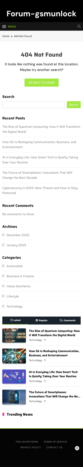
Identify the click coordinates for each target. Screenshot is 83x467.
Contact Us (54, 447)
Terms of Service (55, 441)
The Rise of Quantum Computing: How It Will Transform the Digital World (54, 333)
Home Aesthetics (19, 286)
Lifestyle (13, 296)
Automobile (15, 266)
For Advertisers (27, 441)
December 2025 (18, 235)
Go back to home (41, 82)
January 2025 (16, 245)
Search (8, 96)
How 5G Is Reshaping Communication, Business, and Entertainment (54, 353)
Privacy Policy (30, 447)
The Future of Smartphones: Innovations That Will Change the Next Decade (54, 396)
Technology (14, 306)
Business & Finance (20, 276)
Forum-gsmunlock (41, 14)
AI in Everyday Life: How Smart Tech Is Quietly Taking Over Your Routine (53, 374)
